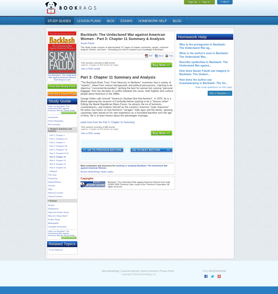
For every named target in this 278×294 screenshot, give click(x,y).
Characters (52, 178)
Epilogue (53, 171)
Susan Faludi (87, 43)
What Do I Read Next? (58, 216)
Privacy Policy (167, 270)
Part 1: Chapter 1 (57, 135)
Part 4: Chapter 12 (58, 160)
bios (110, 20)
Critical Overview (55, 196)
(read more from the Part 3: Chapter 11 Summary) (108, 122)
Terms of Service (149, 270)
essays (126, 20)
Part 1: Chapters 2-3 (58, 139)
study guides (59, 20)
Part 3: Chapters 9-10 (59, 153)
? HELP (225, 2)
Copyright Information (57, 227)
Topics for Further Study (58, 212)
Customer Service (130, 270)
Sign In (206, 2)
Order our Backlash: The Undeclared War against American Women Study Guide (61, 108)
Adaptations (53, 209)
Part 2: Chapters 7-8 (58, 150)
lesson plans (89, 20)
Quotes (51, 205)
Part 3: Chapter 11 (58, 157)
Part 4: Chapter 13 (58, 164)
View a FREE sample (90, 69)
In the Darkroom (56, 250)
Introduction (53, 117)
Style (50, 189)
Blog (177, 20)
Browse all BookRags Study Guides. (97, 172)
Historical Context (55, 193)
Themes (51, 186)
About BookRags (110, 270)
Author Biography (55, 121)
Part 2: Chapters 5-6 (58, 146)
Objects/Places (54, 182)
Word (160, 56)
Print (171, 56)
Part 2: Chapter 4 (57, 142)
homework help (152, 20)
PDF (151, 56)
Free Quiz (52, 175)
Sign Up (192, 2)
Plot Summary (54, 124)
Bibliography (53, 223)
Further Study (54, 219)
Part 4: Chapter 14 (58, 168)
